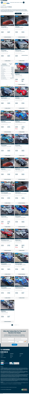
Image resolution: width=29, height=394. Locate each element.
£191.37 (23, 293)
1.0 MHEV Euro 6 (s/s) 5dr (4, 217)
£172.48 (23, 103)
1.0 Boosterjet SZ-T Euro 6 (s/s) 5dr (20, 51)
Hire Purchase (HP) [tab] (10, 64)
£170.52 (8, 198)
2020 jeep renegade (4, 192)
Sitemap (16, 387)
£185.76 (23, 245)
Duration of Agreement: (3, 71)
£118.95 (23, 79)
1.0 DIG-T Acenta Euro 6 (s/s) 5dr (5, 98)
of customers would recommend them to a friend (6, 2)
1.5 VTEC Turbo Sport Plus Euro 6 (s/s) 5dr (20, 193)
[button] (13, 44)
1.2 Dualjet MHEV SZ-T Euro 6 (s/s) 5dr (6, 146)
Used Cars (11, 356)
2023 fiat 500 (17, 74)
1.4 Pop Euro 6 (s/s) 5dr (18, 146)
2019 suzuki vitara (18, 50)
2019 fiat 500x (17, 121)
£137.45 (8, 127)
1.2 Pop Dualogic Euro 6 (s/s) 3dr (19, 98)
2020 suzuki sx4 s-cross (5, 240)
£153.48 (23, 127)
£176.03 (23, 269)
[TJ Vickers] (4, 0)
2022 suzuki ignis (4, 287)
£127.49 (23, 32)
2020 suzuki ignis (4, 145)
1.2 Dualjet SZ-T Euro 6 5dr (4, 27)
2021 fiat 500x (3, 121)
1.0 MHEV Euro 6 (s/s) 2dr (4, 312)
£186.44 (8, 269)
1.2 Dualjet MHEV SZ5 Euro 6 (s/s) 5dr (6, 264)
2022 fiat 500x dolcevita (19, 287)
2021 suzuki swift (18, 216)
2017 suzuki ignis (3, 26)
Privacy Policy (2, 387)
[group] (7, 20)
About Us (2, 356)
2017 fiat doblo (17, 145)
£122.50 (8, 103)
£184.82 (8, 150)
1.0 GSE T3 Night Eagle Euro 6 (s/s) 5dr (20, 264)
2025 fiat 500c (3, 311)
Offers (11, 357)
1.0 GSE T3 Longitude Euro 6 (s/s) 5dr (6, 193)
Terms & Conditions (3, 357)
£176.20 (8, 222)
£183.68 (23, 222)
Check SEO (1, 393)
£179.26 (8, 293)
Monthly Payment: (3, 73)
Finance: (8, 31)
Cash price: (2, 31)
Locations (21, 2)
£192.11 (8, 316)
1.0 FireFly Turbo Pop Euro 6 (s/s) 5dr (6, 122)
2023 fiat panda (3, 216)
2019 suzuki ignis (3, 50)
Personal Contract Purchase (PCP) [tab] (4, 64)
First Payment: (2, 72)
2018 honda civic (18, 192)
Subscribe (14, 344)
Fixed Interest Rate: (3, 75)
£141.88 (8, 174)
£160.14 (8, 56)
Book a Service (12, 2)
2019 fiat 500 (17, 26)
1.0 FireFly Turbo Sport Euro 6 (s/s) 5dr (20, 122)
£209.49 (23, 198)
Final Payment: (2, 74)
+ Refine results (18, 13)
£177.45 (8, 245)
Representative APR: (3, 76)
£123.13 (8, 32)
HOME (1, 5)
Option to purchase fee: (3, 77)
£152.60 (23, 174)
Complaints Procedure (11, 387)
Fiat (20, 356)
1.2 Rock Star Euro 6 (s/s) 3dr (19, 27)
